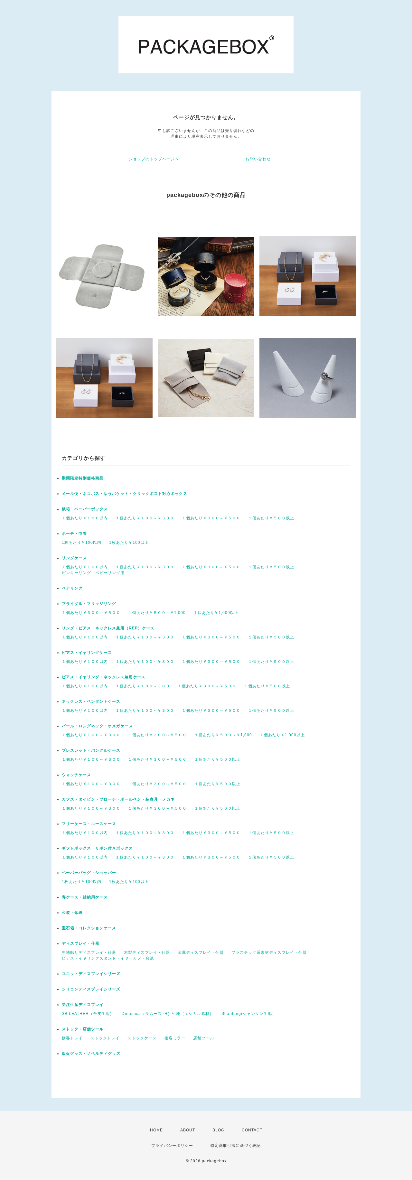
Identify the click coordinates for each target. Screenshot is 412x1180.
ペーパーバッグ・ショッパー (89, 872)
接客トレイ (72, 1038)
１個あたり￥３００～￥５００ (211, 518)
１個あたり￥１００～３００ (143, 686)
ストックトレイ (105, 1038)
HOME (156, 1130)
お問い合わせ (258, 159)
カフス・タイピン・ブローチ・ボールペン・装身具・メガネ (118, 799)
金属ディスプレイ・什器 (201, 952)
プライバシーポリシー (172, 1145)
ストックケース (142, 1038)
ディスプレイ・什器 (80, 943)
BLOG (218, 1130)
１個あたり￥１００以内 (85, 518)
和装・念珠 (72, 912)
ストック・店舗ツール (83, 1029)
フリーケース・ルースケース (89, 824)
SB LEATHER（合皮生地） (88, 1013)
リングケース (74, 558)
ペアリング (72, 588)
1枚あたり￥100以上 (129, 542)
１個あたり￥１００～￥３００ (145, 518)
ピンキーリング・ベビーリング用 (93, 573)
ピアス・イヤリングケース (87, 652)
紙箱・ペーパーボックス (85, 509)
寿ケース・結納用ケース (85, 897)
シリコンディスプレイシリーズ (91, 989)
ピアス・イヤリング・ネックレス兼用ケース (103, 677)
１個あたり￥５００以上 (271, 518)
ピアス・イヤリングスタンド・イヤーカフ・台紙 (108, 958)
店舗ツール (203, 1038)
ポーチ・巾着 (74, 533)
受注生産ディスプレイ (83, 1004)
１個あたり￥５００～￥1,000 (157, 612)
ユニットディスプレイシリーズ (91, 973)
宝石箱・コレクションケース (89, 928)
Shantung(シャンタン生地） (248, 1013)
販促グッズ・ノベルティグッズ (91, 1053)
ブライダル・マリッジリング (89, 603)
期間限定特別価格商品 (83, 478)
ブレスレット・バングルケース (91, 750)
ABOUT (187, 1130)
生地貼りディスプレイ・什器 (89, 952)
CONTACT (252, 1130)
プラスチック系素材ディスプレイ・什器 (269, 952)
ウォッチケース (76, 775)
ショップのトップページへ (154, 159)
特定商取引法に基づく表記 (236, 1145)
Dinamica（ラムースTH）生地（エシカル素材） (168, 1013)
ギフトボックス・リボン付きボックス (97, 848)
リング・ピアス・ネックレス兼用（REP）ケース (108, 628)
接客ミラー (174, 1038)
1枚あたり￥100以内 (81, 542)
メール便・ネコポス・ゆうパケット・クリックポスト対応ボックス (124, 493)
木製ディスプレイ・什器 (147, 952)
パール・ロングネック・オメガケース (97, 726)
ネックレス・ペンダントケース (91, 701)
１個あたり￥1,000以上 (216, 612)
